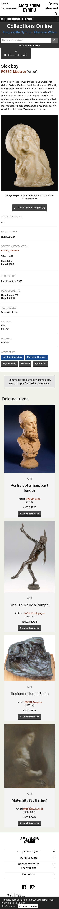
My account (52, 8)
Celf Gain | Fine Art (36, 357)
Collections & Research (17, 19)
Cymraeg (53, 3)
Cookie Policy (18, 903)
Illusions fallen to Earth (29, 694)
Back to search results (15, 55)
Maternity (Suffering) (29, 800)
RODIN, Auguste (33, 702)
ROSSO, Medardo (13, 71)
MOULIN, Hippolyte (34, 613)
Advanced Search (30, 45)
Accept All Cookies (28, 906)
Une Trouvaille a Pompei (29, 605)
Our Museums (9, 8)
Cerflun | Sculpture (12, 357)
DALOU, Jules (33, 499)
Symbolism (40, 363)
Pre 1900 (25, 363)
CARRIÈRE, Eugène (33, 808)
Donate (5, 3)
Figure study (9, 363)
